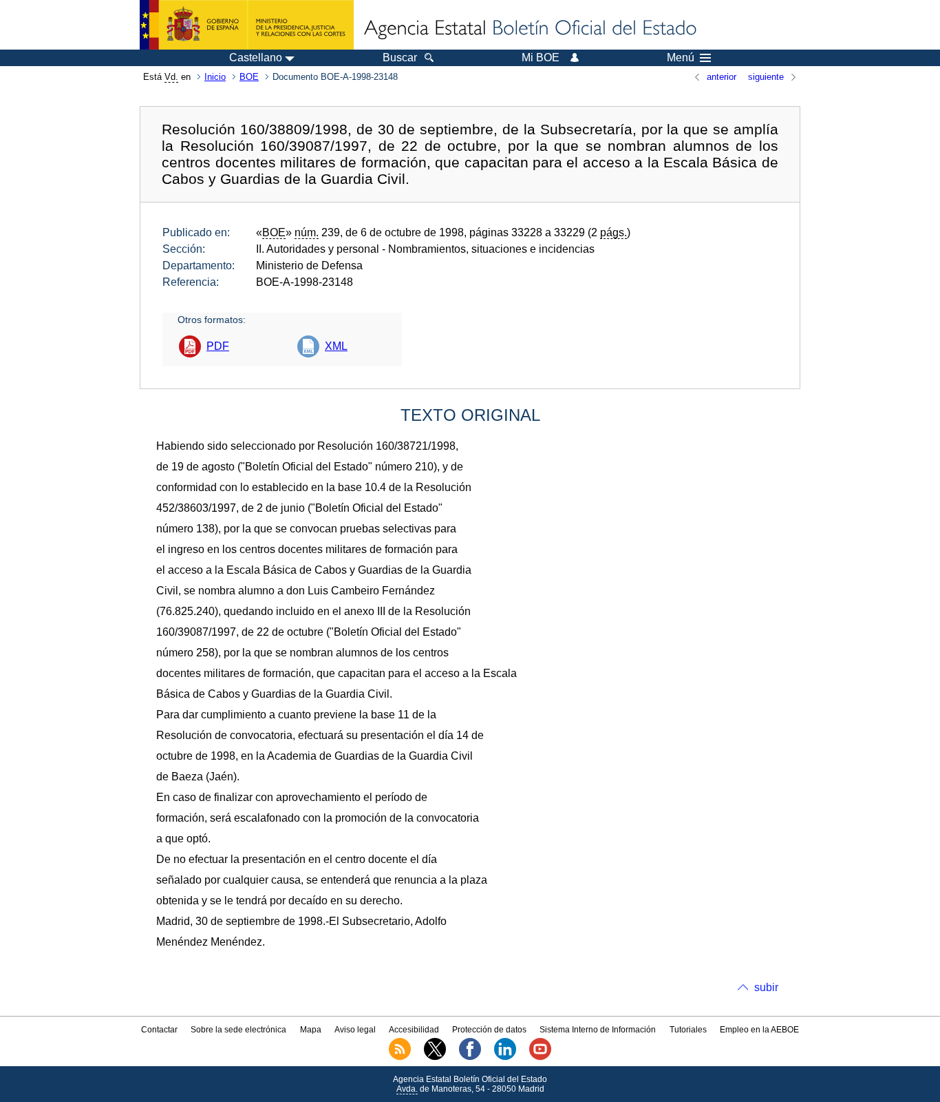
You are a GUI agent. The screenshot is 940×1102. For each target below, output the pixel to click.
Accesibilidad (414, 1030)
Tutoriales (688, 1030)
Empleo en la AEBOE (759, 1030)
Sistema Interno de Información (598, 1030)
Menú (680, 57)
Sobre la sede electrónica (238, 1030)
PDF (217, 346)
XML (336, 346)
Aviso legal (355, 1030)
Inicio (215, 77)
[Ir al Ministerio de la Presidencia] (247, 25)
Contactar (159, 1030)
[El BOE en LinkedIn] (505, 1057)
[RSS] (400, 1057)
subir (766, 987)
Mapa (310, 1030)
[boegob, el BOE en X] (435, 1057)
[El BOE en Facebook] (470, 1057)
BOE (249, 77)
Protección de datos (489, 1030)
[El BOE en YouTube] (540, 1057)
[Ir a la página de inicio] (529, 29)
